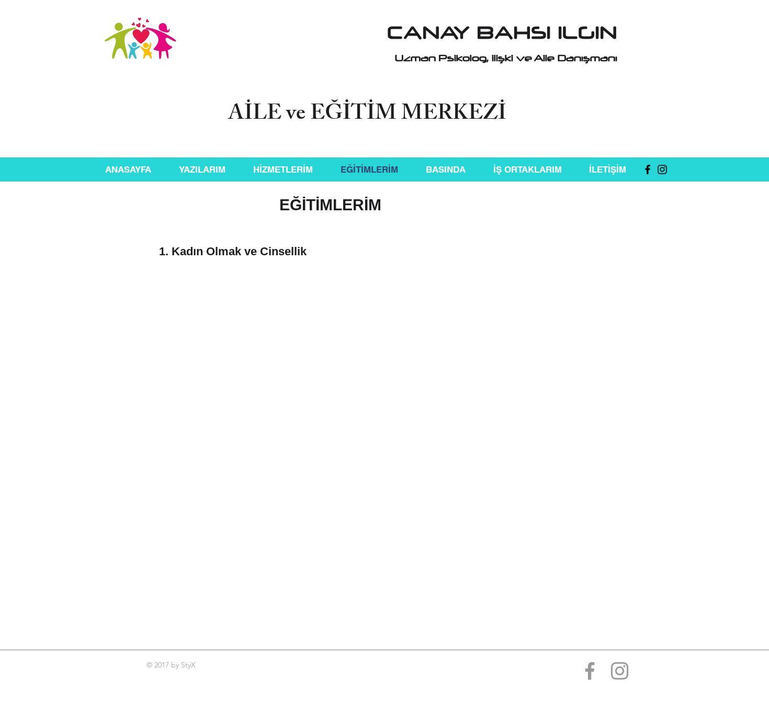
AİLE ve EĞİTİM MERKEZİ (367, 115)
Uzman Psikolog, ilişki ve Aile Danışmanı (506, 58)
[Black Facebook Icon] (647, 169)
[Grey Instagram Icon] (619, 671)
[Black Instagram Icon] (662, 169)
